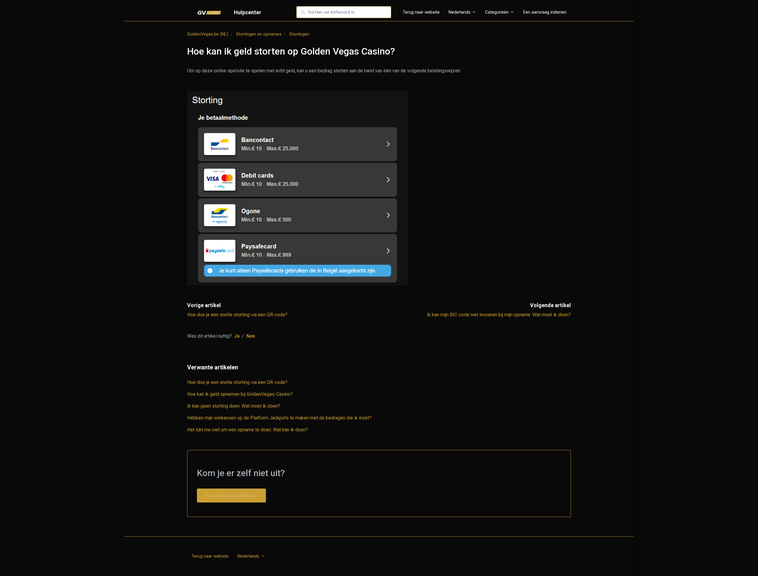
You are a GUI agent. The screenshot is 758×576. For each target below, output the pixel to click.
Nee (250, 336)
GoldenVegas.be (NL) (207, 34)
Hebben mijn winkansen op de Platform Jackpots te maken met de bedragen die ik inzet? (279, 418)
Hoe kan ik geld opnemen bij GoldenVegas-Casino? (240, 394)
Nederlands (460, 12)
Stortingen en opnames (259, 34)
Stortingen (299, 34)
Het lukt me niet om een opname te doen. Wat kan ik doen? (247, 430)
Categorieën (497, 12)
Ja (237, 336)
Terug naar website (421, 12)
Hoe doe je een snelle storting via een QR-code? (237, 314)
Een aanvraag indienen (544, 12)
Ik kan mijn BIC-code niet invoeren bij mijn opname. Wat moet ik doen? (499, 314)
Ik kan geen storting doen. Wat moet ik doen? (233, 406)
